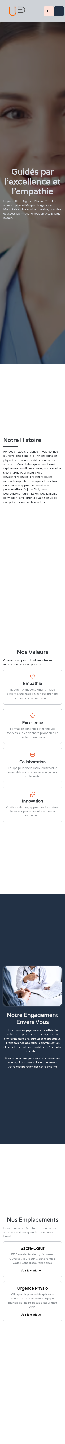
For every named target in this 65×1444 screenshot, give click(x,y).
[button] (59, 11)
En (48, 11)
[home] (16, 11)
